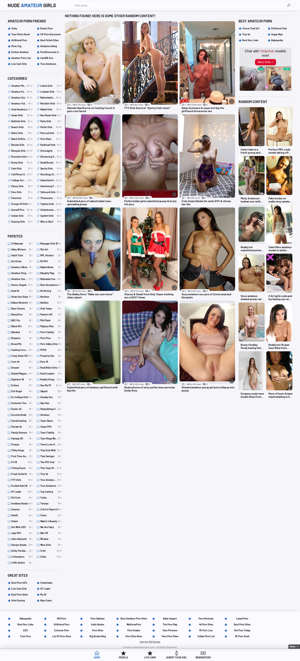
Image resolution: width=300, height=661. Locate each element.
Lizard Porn (242, 618)
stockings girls (50, 174)
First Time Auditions (21, 456)
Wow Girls (50, 544)
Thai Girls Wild (50, 450)
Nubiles (50, 302)
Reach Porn (46, 28)
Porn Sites (97, 630)
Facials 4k (21, 426)
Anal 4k (21, 290)
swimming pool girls (50, 186)
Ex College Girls (21, 397)
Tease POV (50, 426)
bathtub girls (21, 121)
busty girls (21, 162)
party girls (50, 121)
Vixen (50, 515)
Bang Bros (21, 314)
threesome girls (50, 198)
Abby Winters (21, 249)
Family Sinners (21, 432)
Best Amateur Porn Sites (133, 618)
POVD (50, 349)
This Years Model (50, 468)
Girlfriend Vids (279, 28)
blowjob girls (21, 150)
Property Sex (50, 355)
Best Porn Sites (19, 594)
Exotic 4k (21, 408)
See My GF (50, 385)
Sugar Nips (277, 34)
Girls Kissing (18, 600)
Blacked (21, 332)
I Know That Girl (250, 28)
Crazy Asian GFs (21, 355)
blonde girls (21, 144)
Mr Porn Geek (242, 636)
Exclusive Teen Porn (21, 403)
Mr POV (50, 261)
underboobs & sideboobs (50, 209)
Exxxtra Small (21, 414)
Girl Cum (21, 497)
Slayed (50, 391)
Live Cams (150, 657)
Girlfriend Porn (19, 40)
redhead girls (50, 144)
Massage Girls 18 (50, 243)
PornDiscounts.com (50, 52)
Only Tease (50, 308)
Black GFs (21, 326)
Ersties (21, 385)
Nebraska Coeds (50, 279)
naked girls (50, 109)
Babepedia (277, 40)
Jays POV (21, 533)
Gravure (21, 509)
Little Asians (21, 562)
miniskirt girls (50, 103)
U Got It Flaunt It (50, 509)
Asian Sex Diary (21, 296)
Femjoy (21, 444)
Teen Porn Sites (169, 636)
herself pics (21, 209)
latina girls (50, 85)
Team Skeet (50, 420)
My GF (43, 594)
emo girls (21, 192)
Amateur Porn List (21, 57)
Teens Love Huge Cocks (50, 444)
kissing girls (21, 221)
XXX (25, 630)
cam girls (21, 168)
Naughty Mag (50, 273)
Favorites (21, 198)
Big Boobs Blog (97, 636)
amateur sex (21, 97)
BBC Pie (21, 320)
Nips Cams (46, 600)
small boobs (50, 162)
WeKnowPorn (134, 624)
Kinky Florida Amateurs (21, 550)
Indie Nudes (97, 624)
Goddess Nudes (21, 503)
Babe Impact (170, 618)
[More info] (117, 101)
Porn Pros (50, 338)
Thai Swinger (50, 456)
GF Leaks (21, 491)
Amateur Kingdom (21, 273)
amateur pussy (21, 91)
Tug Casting (50, 491)
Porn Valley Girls (50, 343)
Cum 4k (21, 361)
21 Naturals (21, 243)
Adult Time (21, 255)
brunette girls (21, 156)
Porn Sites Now (134, 636)
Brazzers (21, 338)
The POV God (50, 462)
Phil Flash (50, 320)
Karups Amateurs (21, 544)
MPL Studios (50, 255)
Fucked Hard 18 (21, 485)
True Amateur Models (50, 479)
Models (123, 657)
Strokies (50, 414)
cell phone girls (21, 174)
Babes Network (21, 302)
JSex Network (21, 538)
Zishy (14, 28)
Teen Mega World (50, 438)
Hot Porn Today (242, 630)
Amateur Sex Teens (21, 279)
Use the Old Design (150, 641)
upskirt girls (50, 215)
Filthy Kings (21, 450)
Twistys (50, 503)
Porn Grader (133, 630)
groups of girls (21, 203)
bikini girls (21, 133)
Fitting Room (21, 468)
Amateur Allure (21, 267)
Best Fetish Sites (49, 40)
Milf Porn (61, 618)
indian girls (21, 215)
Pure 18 (50, 361)
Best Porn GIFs (19, 582)
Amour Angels (21, 284)
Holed (21, 521)
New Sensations (50, 284)
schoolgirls (50, 150)
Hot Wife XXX (21, 527)
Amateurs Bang (48, 46)
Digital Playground (21, 373)
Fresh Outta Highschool (21, 473)
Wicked (50, 538)
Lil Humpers (21, 556)
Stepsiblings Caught (50, 408)
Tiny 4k (50, 473)
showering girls (50, 156)
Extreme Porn (61, 630)
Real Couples (50, 373)
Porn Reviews (206, 618)
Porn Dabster (98, 618)
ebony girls (21, 186)
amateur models (21, 85)
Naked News (50, 267)
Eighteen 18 (21, 379)
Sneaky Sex (50, 397)
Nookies (50, 296)
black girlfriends (21, 138)
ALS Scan (21, 261)
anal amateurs (21, 109)
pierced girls (50, 133)
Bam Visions (21, 308)
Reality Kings (50, 379)
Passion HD (50, 314)
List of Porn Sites (61, 636)
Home (97, 657)
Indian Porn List (206, 636)
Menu (292, 646)
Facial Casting (21, 420)
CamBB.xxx (46, 57)
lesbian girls (50, 91)
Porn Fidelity (50, 332)
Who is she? (50, 221)
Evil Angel (21, 391)
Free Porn (25, 636)
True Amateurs (48, 63)
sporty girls (50, 168)
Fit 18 (21, 462)
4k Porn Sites (206, 624)
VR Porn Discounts (50, 34)
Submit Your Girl (176, 657)
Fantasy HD (21, 438)
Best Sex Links (250, 40)
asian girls (21, 115)
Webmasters (203, 657)
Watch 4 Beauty (50, 521)
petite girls (50, 127)
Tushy (50, 497)
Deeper (21, 367)
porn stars (50, 138)
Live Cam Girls (19, 63)
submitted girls (50, 180)
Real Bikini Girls (50, 367)
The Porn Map (170, 624)
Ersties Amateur (20, 52)
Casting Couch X (21, 349)
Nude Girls (32, 5)
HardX (21, 515)
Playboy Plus (50, 326)
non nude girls (50, 115)
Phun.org (16, 46)
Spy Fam (50, 403)
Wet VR (50, 533)
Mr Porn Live (206, 630)
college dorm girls (21, 180)
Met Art (50, 249)
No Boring (50, 290)
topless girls (50, 203)
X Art (50, 550)
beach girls (21, 127)
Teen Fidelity (50, 432)
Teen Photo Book (20, 34)
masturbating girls (50, 97)
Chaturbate (46, 582)
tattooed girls (50, 192)
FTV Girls (21, 479)
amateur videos (21, 103)
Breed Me (21, 343)
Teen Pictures (169, 630)
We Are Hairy (50, 527)
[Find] (289, 5)
